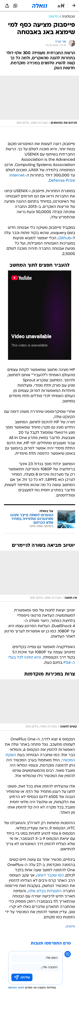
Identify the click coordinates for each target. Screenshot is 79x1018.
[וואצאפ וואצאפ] (15, 6)
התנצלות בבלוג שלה (45, 891)
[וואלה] (39, 6)
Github (64, 238)
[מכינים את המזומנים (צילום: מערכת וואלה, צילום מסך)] (39, 101)
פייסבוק (70, 926)
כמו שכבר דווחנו (50, 876)
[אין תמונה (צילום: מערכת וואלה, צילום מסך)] (39, 576)
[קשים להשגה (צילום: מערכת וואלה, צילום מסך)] (39, 705)
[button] (61, 6)
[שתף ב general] (7, 5)
